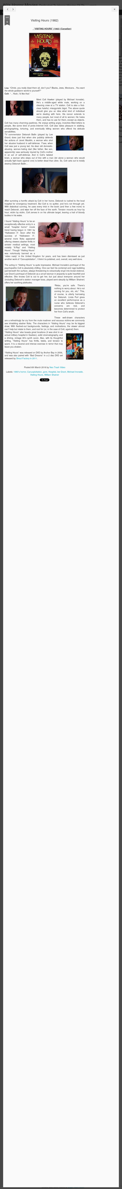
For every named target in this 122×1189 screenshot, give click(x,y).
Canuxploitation (34, 371)
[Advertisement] (101, 62)
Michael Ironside (75, 371)
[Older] (13, 9)
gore (45, 371)
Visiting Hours (36, 374)
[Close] (114, 9)
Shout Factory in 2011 (26, 358)
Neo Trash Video (57, 367)
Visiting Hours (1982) (44, 20)
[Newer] (7, 9)
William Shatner (51, 374)
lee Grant (61, 371)
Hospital (52, 371)
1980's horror (20, 371)
